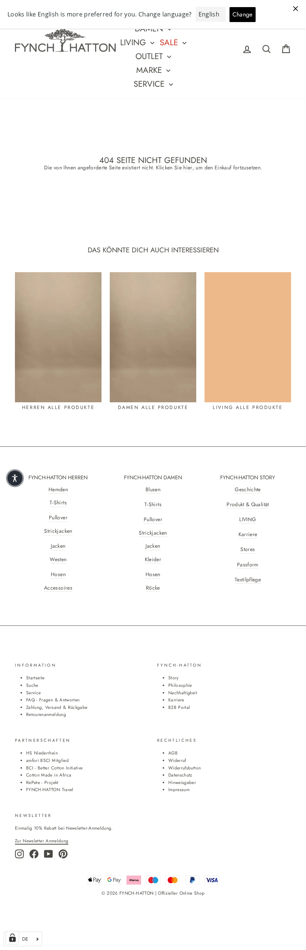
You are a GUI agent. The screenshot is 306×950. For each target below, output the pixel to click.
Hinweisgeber (182, 782)
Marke (150, 70)
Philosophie (180, 685)
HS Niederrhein (42, 753)
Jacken (58, 546)
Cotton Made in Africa (48, 775)
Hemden (58, 489)
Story (173, 677)
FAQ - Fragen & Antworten (52, 700)
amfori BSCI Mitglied (47, 760)
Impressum (179, 789)
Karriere (247, 534)
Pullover (58, 517)
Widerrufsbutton (184, 768)
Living (134, 42)
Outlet (150, 56)
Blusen (153, 489)
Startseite (35, 677)
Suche (32, 685)
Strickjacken (58, 531)
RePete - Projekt (42, 782)
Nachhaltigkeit (182, 692)
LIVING (247, 519)
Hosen (58, 574)
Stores (247, 549)
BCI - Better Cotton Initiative (54, 768)
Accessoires (58, 587)
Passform (248, 564)
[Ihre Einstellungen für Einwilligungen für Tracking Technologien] (12, 937)
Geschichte (248, 489)
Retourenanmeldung (46, 714)
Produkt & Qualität (248, 504)
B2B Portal (179, 707)
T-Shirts (58, 502)
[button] (15, 478)
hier (187, 167)
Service (150, 84)
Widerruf (177, 760)
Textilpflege (248, 579)
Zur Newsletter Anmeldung (41, 840)
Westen (58, 559)
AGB (173, 753)
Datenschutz (180, 775)
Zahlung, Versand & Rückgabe (56, 707)
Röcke (153, 587)
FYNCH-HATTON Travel (50, 789)
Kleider (153, 559)
